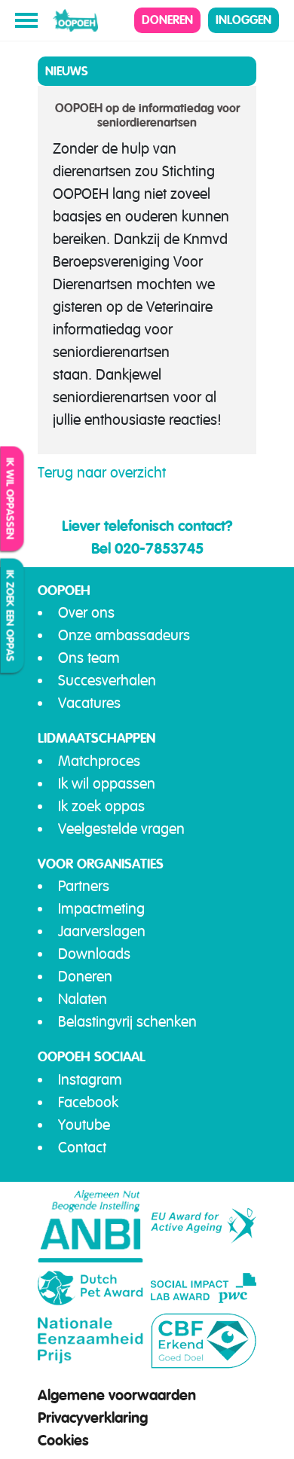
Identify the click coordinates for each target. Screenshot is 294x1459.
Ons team (89, 658)
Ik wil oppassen (11, 499)
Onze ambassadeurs (124, 635)
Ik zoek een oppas (11, 616)
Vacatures (89, 703)
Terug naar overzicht (102, 472)
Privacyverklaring (93, 1418)
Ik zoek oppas (101, 806)
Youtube (84, 1125)
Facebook (88, 1102)
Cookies (63, 1440)
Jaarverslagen (101, 931)
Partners (83, 886)
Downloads (94, 954)
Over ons (86, 612)
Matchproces (99, 761)
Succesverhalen (107, 680)
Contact (82, 1147)
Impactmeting (101, 908)
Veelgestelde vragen (121, 829)
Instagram (90, 1079)
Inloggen (243, 20)
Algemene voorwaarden (117, 1395)
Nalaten (82, 999)
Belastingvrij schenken (127, 1021)
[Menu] (26, 20)
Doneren (167, 20)
